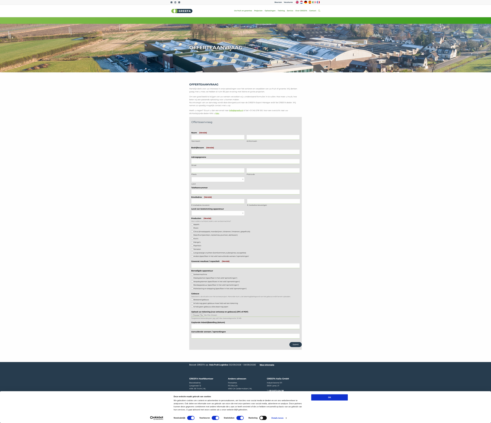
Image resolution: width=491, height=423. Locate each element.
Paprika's (197, 246)
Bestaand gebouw (201, 300)
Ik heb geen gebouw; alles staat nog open (210, 307)
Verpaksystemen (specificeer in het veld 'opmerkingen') (216, 282)
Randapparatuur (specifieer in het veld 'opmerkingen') (216, 285)
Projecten (258, 11)
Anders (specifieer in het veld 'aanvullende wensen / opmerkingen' (221, 256)
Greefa (182, 11)
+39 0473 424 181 (276, 391)
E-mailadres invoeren (200, 205)
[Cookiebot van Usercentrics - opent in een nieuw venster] (157, 418)
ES (309, 2)
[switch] (215, 418)
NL (301, 2)
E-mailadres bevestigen (257, 205)
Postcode (251, 174)
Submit (296, 344)
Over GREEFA (301, 11)
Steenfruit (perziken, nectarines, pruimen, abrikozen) (215, 235)
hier (217, 113)
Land (193, 184)
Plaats (194, 174)
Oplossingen (270, 11)
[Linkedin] (179, 2)
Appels (196, 224)
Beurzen (278, 2)
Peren (195, 228)
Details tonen (277, 418)
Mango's (196, 242)
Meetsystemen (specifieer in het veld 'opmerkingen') (215, 278)
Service (290, 11)
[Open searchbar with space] (318, 11)
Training (281, 11)
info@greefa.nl (236, 110)
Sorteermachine (200, 274)
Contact (312, 11)
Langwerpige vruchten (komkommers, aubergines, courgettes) (219, 253)
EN (297, 2)
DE (305, 2)
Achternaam (252, 141)
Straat (194, 165)
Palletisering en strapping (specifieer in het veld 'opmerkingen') (220, 289)
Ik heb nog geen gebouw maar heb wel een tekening (215, 303)
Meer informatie (267, 365)
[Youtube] (175, 2)
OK (329, 397)
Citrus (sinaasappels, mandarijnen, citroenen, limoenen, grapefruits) (221, 232)
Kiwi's (195, 239)
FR (318, 2)
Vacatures (288, 2)
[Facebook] (171, 2)
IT (314, 2)
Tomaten (197, 249)
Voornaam (195, 141)
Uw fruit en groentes (243, 11)
